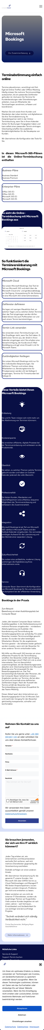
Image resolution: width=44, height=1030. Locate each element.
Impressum (34, 1027)
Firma (7, 762)
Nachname (9, 754)
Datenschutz (10, 1027)
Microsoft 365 (15, 288)
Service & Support (10, 954)
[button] (40, 964)
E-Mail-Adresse (11, 770)
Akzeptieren (22, 1008)
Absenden (22, 821)
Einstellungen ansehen (22, 1021)
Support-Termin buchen (12, 957)
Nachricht (8, 778)
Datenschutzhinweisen (16, 814)
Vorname (9, 746)
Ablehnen (22, 1015)
